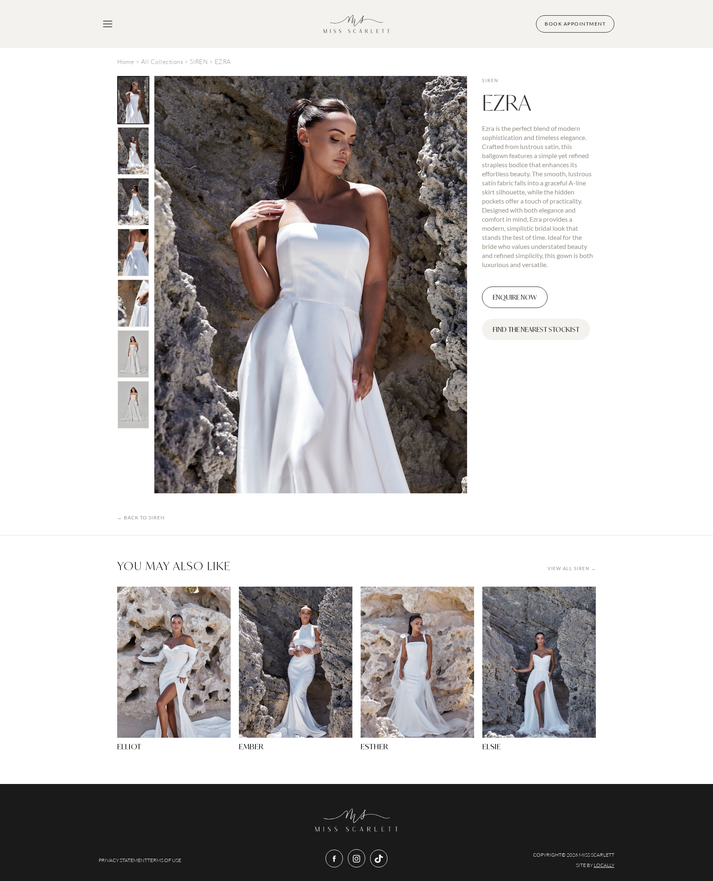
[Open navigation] (108, 24)
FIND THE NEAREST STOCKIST (536, 329)
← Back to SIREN (141, 517)
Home (125, 62)
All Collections (162, 62)
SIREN (199, 62)
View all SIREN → (572, 568)
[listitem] (133, 100)
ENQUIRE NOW (515, 297)
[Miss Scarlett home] (356, 24)
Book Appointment (575, 24)
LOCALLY (604, 865)
